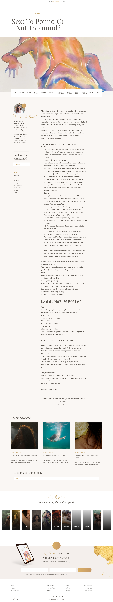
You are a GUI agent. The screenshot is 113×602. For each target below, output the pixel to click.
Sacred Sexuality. (84, 93)
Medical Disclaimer (88, 590)
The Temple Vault (51, 588)
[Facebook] (61, 404)
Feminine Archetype (57, 1)
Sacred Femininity (18, 183)
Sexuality (38, 13)
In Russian (16, 178)
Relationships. (52, 92)
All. (15, 92)
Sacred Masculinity (18, 185)
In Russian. (36, 93)
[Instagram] (58, 404)
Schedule (49, 590)
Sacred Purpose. (77, 93)
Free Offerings (50, 585)
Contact (13, 588)
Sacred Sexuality (17, 188)
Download (85, 569)
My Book (68, 588)
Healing (15, 177)
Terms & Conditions (88, 585)
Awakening (16, 175)
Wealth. (99, 92)
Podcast (67, 585)
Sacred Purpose (17, 187)
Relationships (17, 182)
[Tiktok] (69, 404)
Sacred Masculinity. (69, 93)
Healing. (29, 92)
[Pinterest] (66, 404)
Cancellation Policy (88, 588)
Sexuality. (91, 92)
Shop (12, 587)
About (12, 585)
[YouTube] (63, 404)
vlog (38, 14)
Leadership (16, 180)
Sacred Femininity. (61, 93)
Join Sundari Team (15, 590)
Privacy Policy (87, 587)
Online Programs (51, 587)
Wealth (15, 192)
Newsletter (68, 590)
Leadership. (43, 92)
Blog (67, 587)
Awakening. (22, 92)
